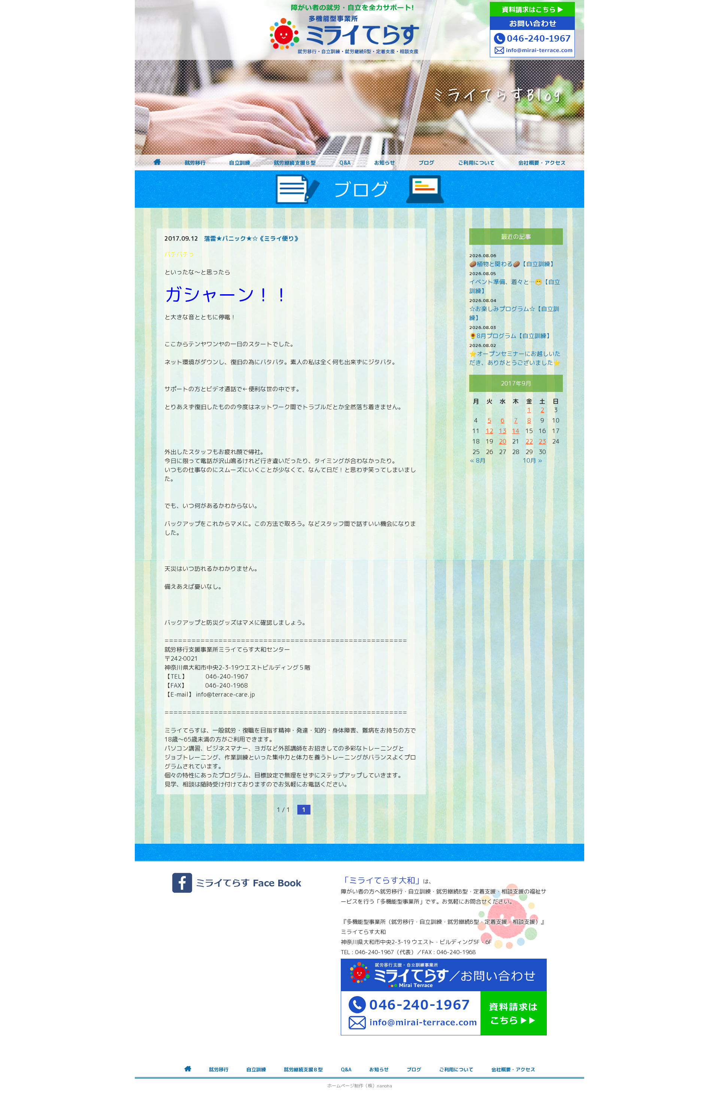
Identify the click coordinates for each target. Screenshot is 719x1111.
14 (515, 431)
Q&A (345, 162)
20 (502, 441)
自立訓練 (239, 162)
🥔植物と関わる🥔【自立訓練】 (512, 264)
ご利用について (476, 162)
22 (529, 441)
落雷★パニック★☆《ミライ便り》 (252, 238)
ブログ (426, 162)
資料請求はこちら (530, 9)
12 (489, 431)
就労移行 (195, 162)
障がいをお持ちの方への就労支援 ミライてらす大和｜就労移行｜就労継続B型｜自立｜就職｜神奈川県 (344, 30)
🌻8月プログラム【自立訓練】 (510, 336)
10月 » (532, 460)
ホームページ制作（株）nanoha (359, 1086)
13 (502, 431)
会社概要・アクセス (541, 162)
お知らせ (384, 162)
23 (542, 441)
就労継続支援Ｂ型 (295, 162)
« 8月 (478, 460)
